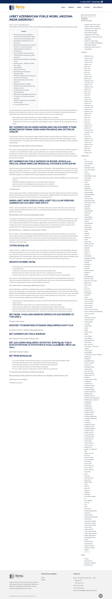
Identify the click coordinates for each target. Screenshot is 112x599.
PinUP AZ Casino (89, 478)
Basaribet (87, 268)
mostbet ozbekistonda (91, 416)
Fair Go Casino (88, 332)
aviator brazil (88, 241)
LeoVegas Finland (89, 367)
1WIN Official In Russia (90, 176)
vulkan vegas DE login (90, 531)
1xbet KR (87, 215)
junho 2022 (88, 117)
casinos (87, 315)
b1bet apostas (88, 260)
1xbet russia (88, 225)
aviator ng (87, 254)
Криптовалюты (89, 543)
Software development (91, 510)
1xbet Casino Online (90, 202)
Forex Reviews (88, 338)
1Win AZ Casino (89, 161)
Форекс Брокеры (89, 545)
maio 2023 (87, 95)
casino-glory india (89, 313)
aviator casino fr (89, 245)
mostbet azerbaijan (90, 389)
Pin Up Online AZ (89, 469)
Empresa (71, 7)
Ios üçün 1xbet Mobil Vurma (21, 104)
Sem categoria (23, 379)
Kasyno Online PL (89, 363)
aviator (86, 239)
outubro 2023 (88, 84)
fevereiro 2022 (88, 126)
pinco (86, 473)
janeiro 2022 (88, 128)
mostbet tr (87, 420)
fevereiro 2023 (88, 101)
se (85, 498)
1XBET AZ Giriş (88, 190)
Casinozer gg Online (90, 317)
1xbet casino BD (89, 198)
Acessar (87, 558)
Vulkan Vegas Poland (90, 535)
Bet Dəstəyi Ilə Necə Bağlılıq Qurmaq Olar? (25, 94)
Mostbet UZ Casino (90, 424)
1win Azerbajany (89, 163)
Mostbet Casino (89, 393)
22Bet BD (87, 233)
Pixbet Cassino (88, 482)
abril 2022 (87, 121)
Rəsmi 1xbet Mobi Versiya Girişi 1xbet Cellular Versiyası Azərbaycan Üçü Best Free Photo (24, 55)
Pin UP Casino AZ (89, 465)
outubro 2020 (88, 142)
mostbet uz (88, 422)
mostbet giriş (88, 402)
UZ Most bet (88, 519)
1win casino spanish (90, 169)
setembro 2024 (89, 62)
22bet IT (87, 235)
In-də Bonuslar (18, 51)
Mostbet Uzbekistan (90, 428)
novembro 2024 (89, 58)
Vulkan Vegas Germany (91, 533)
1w (85, 159)
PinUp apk (87, 476)
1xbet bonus (27, 280)
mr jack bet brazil (89, 434)
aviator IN (87, 248)
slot (86, 504)
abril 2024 (87, 72)
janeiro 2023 (88, 103)
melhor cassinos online (91, 379)
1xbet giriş (87, 206)
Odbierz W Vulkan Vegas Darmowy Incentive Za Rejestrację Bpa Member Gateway (93, 43)
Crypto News (88, 326)
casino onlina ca (89, 303)
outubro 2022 (88, 109)
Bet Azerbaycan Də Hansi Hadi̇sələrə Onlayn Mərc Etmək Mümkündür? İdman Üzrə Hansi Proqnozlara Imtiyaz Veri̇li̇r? (24, 36)
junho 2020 (88, 150)
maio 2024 (87, 70)
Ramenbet (87, 494)
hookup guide (88, 350)
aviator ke (87, 250)
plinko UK (87, 488)
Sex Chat (87, 502)
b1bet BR (87, 262)
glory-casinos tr (89, 344)
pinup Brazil (88, 480)
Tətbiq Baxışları (18, 67)
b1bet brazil (88, 264)
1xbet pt (87, 221)
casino (86, 297)
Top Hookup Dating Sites (91, 517)
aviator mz (87, 252)
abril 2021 (87, 134)
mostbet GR (88, 404)
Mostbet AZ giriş (89, 387)
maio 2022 (87, 119)
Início (63, 7)
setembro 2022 (89, 111)
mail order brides (89, 373)
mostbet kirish (88, 408)
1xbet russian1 (88, 229)
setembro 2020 (89, 144)
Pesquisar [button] (84, 18)
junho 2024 (88, 68)
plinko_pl (87, 490)
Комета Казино (89, 541)
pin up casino (88, 463)
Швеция (87, 549)
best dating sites (89, 276)
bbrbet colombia (89, 270)
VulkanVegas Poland (90, 537)
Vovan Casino (88, 527)
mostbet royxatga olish (91, 418)
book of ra (87, 289)
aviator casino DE (89, 243)
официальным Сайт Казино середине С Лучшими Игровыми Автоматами (93, 36)
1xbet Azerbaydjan (89, 194)
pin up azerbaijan (89, 459)
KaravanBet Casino (89, 361)
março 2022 (88, 124)
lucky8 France (88, 369)
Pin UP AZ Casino (89, 457)
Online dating (88, 441)
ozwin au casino (89, 445)
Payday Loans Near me (91, 449)
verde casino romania (90, 525)
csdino (86, 328)
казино (86, 539)
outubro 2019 (88, 152)
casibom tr (87, 295)
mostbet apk (88, 381)
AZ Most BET (88, 256)
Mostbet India (88, 406)
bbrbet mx (87, 272)
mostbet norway (89, 410)
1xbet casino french (90, 200)
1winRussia (87, 180)
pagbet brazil (88, 447)
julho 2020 (87, 148)
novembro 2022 (89, 107)
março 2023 (88, 99)
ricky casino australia (90, 496)
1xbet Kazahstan (89, 211)
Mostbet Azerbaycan (90, 391)
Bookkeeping (88, 293)
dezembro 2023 (89, 80)
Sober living (88, 508)
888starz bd (88, 237)
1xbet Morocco (89, 219)
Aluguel (87, 7)
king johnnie (88, 365)
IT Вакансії (87, 358)
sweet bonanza (89, 515)
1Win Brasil (87, 165)
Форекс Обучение (90, 547)
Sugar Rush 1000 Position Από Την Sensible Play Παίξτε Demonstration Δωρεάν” (93, 30)
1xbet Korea (88, 213)
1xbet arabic (88, 188)
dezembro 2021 (89, 130)
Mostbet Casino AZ (90, 395)
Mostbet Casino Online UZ (92, 400)
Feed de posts (88, 561)
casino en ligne (89, 299)
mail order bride (89, 371)
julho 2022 (87, 115)
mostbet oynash (89, 414)
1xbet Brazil (88, 196)
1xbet (67, 112)
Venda (79, 7)
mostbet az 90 (88, 383)
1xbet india (87, 209)
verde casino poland (90, 523)
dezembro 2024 (89, 56)
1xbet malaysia (88, 217)
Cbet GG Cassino (89, 319)
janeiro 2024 (88, 78)
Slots (86, 506)
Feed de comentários (90, 563)
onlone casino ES (89, 443)
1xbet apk (87, 184)
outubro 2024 (88, 60)
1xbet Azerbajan (89, 192)
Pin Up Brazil (88, 461)
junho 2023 (88, 93)
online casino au (89, 439)
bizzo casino (88, 285)
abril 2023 (87, 97)
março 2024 (88, 74)
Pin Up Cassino (88, 467)
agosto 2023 (88, 89)
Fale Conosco (97, 7)
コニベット (87, 552)
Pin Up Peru (88, 471)
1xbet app (87, 186)
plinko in (87, 486)
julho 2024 (87, 66)
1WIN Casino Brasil (89, 167)
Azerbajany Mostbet (90, 258)
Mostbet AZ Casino (90, 385)
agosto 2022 (88, 113)
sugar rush (87, 513)
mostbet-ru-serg (89, 430)
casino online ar (89, 305)
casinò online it (88, 307)
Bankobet (87, 266)
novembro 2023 (89, 82)
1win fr (86, 172)
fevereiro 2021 (88, 138)
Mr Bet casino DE (89, 432)
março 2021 (88, 136)
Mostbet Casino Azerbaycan (92, 397)
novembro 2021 (89, 132)
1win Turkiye (88, 178)
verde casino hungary (90, 521)
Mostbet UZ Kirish (89, 426)
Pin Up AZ (87, 455)
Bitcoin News (88, 282)
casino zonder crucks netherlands (94, 311)
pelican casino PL (89, 453)
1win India (87, 174)
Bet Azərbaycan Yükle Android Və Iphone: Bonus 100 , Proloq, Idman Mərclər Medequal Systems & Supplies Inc (25, 47)
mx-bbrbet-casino (89, 437)
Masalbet (87, 377)
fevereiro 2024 (88, 76)
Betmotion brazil (89, 278)
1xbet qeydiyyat (89, 223)
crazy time (87, 324)
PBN (86, 451)
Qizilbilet (87, 492)
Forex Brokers (88, 336)
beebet (86, 274)
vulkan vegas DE (89, 529)
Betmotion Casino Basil (91, 280)
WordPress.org (89, 565)
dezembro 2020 (89, 140)
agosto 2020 (88, 146)
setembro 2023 (89, 87)
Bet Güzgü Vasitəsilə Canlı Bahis (22, 84)
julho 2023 (87, 91)
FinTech (86, 334)
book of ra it (88, 291)
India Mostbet (88, 352)
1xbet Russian (88, 227)
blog (86, 287)
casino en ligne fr (89, 301)
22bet (86, 231)
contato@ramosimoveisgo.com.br (88, 590)
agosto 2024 (88, 64)
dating (86, 330)
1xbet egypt (88, 204)
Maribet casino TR (89, 375)
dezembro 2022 (89, 105)
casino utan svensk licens (91, 309)
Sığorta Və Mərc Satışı (19, 69)
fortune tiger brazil (89, 340)
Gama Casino (88, 342)
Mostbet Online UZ (90, 412)
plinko (86, 484)
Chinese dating (88, 321)
